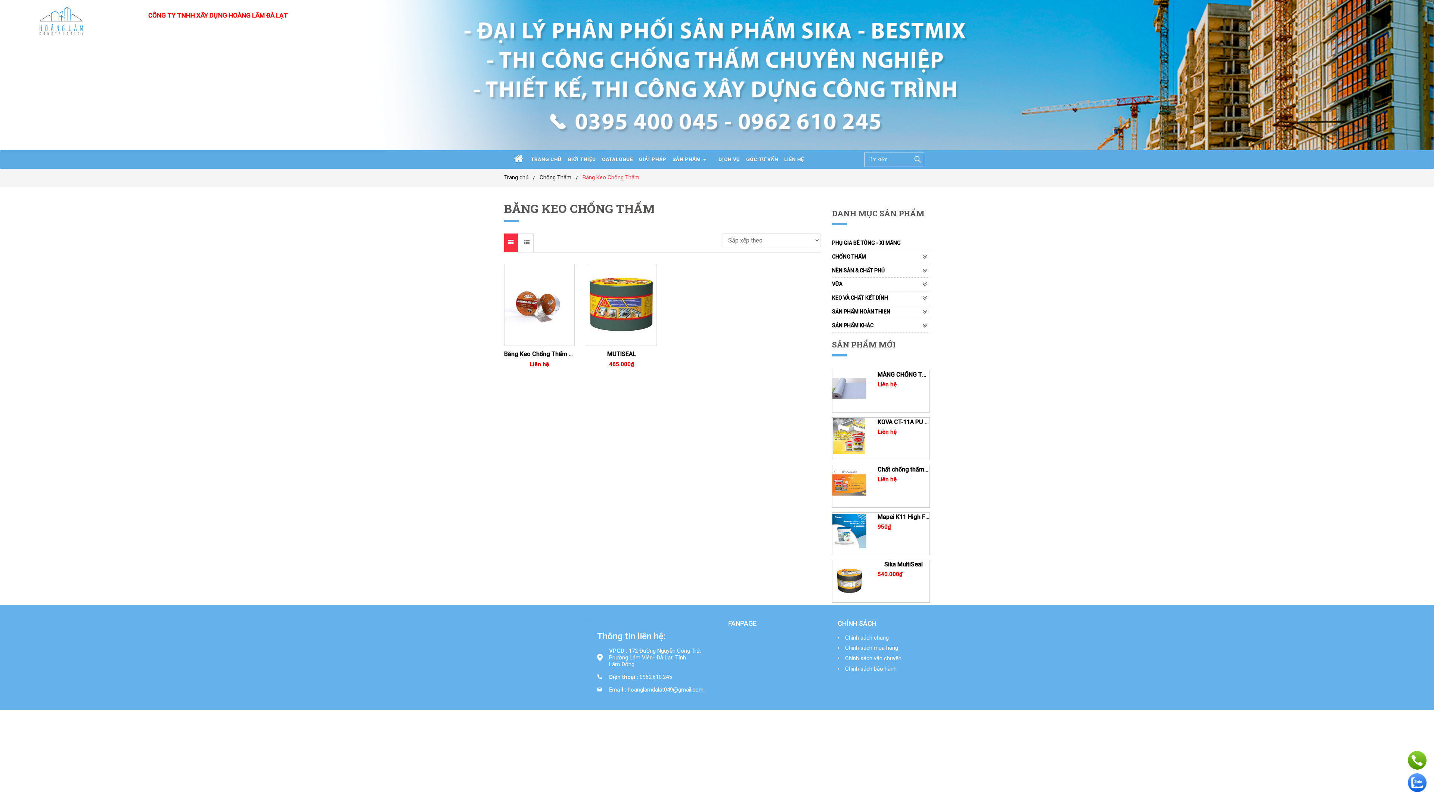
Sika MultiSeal (903, 564)
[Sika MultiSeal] (849, 578)
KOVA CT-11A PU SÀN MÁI (903, 422)
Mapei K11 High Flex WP (903, 516)
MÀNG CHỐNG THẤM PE (903, 374)
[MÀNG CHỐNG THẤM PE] (849, 388)
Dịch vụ (729, 159)
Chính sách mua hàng (871, 647)
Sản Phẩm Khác (852, 325)
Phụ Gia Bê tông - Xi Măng (866, 243)
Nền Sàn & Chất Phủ (858, 270)
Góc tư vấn (762, 159)
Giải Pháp (653, 159)
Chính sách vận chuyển (873, 658)
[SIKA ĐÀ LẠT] (61, 22)
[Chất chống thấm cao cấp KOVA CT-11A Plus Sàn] (849, 483)
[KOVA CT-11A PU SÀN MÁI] (849, 436)
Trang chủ (546, 159)
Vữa (837, 284)
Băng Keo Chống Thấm (611, 177)
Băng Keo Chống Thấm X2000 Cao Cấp (539, 354)
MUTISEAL (621, 354)
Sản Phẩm (687, 159)
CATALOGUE (617, 159)
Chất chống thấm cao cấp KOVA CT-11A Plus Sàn (903, 469)
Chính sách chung (867, 637)
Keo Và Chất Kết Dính (860, 298)
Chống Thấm (555, 177)
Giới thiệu (582, 159)
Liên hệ (794, 159)
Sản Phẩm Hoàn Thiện (861, 312)
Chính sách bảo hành (871, 668)
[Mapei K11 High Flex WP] (849, 531)
